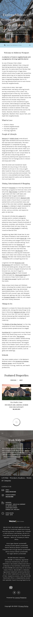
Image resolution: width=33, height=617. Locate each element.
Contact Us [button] (16, 465)
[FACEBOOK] (14, 592)
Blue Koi (20, 244)
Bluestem (12, 187)
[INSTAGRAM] (18, 592)
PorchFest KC (6, 332)
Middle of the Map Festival (13, 324)
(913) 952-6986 (9, 496)
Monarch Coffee (10, 273)
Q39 (22, 246)
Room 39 (23, 238)
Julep (20, 216)
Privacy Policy (23, 606)
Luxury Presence (20, 598)
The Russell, (19, 250)
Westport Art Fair (19, 312)
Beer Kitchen (13, 192)
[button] (30, 45)
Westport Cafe (25, 198)
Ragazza (4, 256)
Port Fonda (15, 228)
